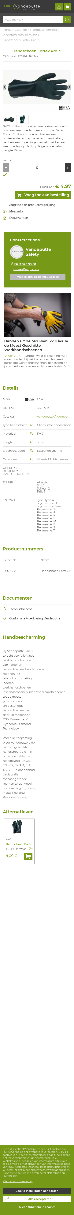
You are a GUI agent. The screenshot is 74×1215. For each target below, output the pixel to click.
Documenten (18, 217)
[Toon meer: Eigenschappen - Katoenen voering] (31, 450)
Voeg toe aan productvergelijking (32, 205)
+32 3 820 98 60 (24, 264)
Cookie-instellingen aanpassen (37, 1191)
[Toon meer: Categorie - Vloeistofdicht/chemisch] (31, 459)
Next (69, 87)
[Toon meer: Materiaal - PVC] (31, 433)
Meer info (16, 211)
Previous (4, 87)
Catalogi (21, 30)
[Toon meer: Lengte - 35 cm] (31, 442)
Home (7, 30)
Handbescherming (43, 30)
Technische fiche (20, 609)
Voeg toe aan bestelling (46, 195)
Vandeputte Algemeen (53, 416)
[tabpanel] (9, 120)
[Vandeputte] (26, 7)
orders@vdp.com (26, 269)
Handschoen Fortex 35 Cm (24, 844)
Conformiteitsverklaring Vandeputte (34, 618)
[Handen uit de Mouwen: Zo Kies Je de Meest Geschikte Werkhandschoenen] (37, 331)
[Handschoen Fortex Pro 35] (37, 87)
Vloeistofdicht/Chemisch (20, 35)
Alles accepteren (39, 1199)
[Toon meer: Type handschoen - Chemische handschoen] (31, 425)
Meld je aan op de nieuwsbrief (38, 277)
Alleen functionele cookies (37, 1207)
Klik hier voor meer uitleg (18, 1181)
